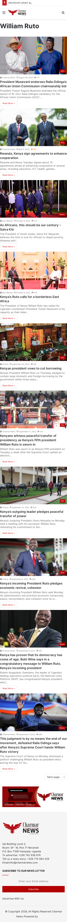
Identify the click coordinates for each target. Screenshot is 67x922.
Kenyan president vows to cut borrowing (31, 368)
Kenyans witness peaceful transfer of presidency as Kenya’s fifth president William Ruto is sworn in (28, 440)
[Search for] (63, 13)
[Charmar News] (17, 12)
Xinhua (5, 364)
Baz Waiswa (7, 221)
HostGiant (45, 916)
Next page (53, 777)
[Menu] (3, 13)
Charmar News (8, 77)
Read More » (8, 103)
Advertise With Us (13, 898)
